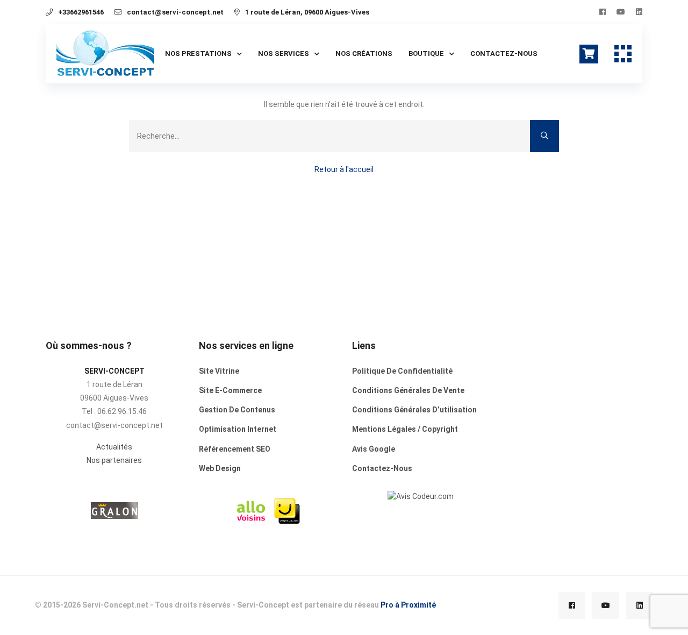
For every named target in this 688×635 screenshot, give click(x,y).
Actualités (114, 447)
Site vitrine (219, 371)
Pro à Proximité (408, 605)
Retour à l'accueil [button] (344, 169)
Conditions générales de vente (408, 390)
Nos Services (283, 53)
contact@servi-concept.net (175, 12)
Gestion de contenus (237, 409)
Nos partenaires (114, 460)
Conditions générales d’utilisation (414, 409)
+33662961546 (81, 12)
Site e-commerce (230, 390)
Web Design (220, 468)
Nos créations (363, 53)
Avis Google (373, 449)
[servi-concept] (421, 495)
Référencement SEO (234, 449)
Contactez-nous (504, 53)
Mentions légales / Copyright (405, 429)
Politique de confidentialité (402, 371)
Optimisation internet (237, 429)
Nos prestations (198, 53)
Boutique (426, 53)
